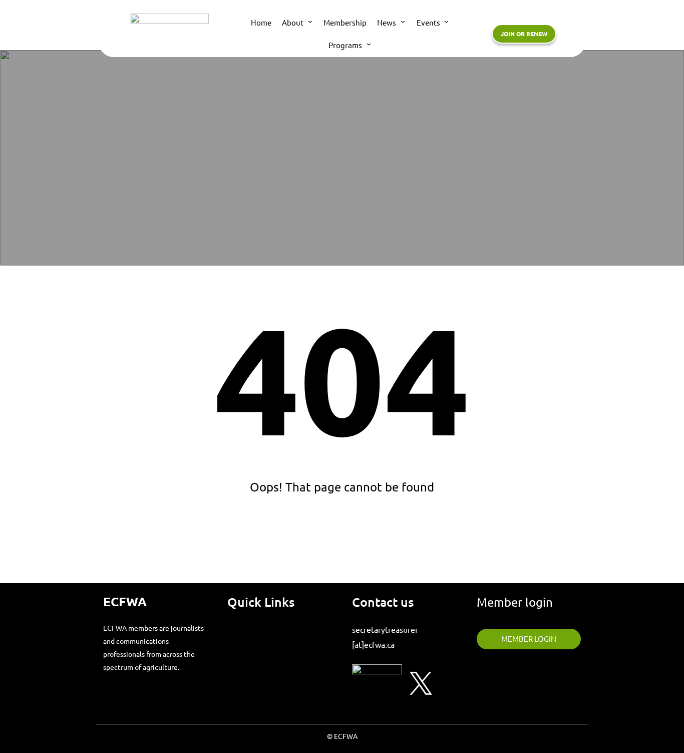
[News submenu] (403, 21)
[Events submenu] (446, 21)
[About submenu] (310, 21)
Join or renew (524, 34)
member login (528, 638)
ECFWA (125, 601)
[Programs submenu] (369, 44)
